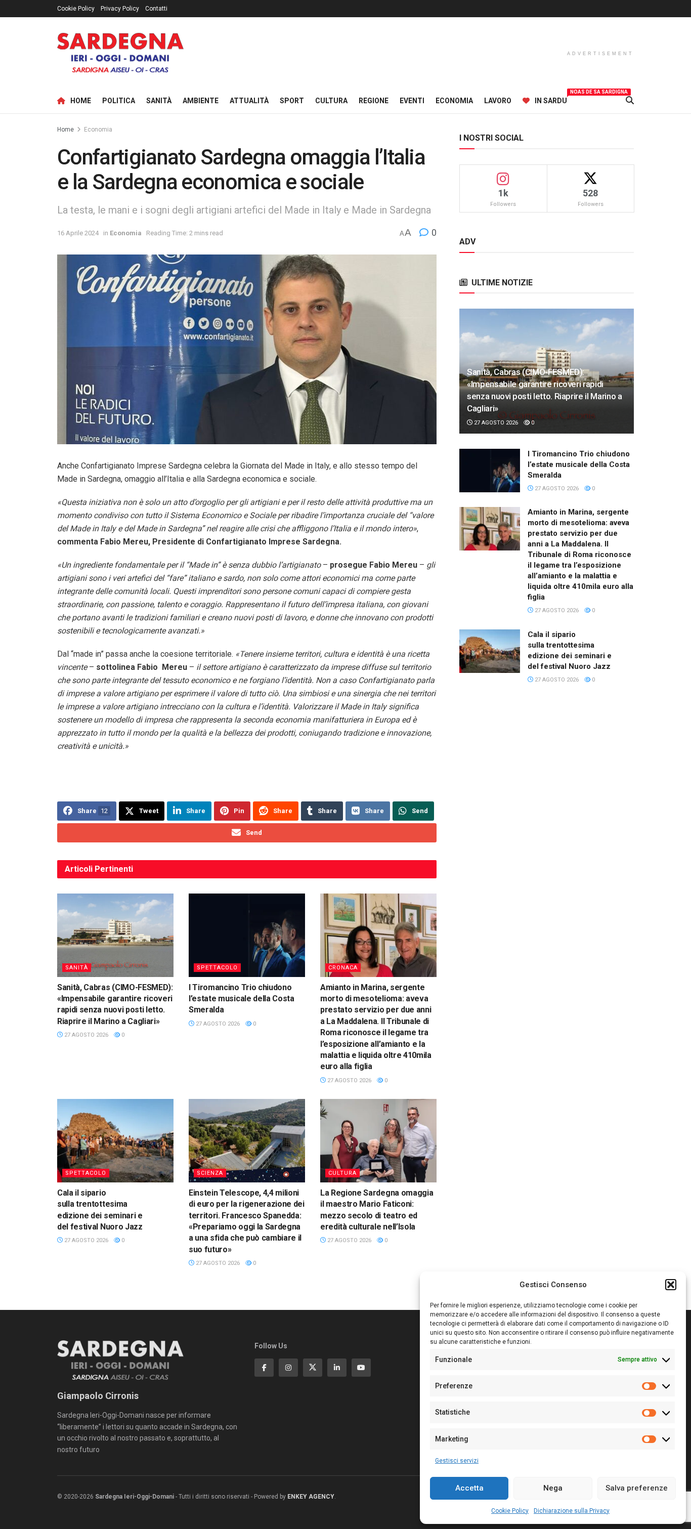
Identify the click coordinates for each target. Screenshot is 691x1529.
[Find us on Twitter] (312, 1367)
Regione (373, 101)
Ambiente (201, 101)
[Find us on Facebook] (264, 1367)
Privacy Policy (120, 8)
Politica (118, 101)
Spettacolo (217, 967)
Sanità (158, 101)
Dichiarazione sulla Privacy (572, 1510)
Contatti (156, 8)
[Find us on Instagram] (288, 1367)
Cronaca (343, 967)
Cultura (331, 101)
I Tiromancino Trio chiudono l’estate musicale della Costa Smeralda (241, 999)
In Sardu (551, 99)
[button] (671, 1285)
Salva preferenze (637, 1488)
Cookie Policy (510, 1510)
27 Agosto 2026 (85, 1035)
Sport (292, 101)
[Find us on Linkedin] (337, 1367)
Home (80, 101)
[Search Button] (630, 100)
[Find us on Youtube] (361, 1367)
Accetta (469, 1488)
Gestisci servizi (457, 1460)
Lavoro (497, 101)
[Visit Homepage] (120, 53)
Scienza (210, 1173)
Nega (553, 1488)
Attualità (249, 101)
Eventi (412, 101)
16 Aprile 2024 (78, 233)
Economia (454, 101)
